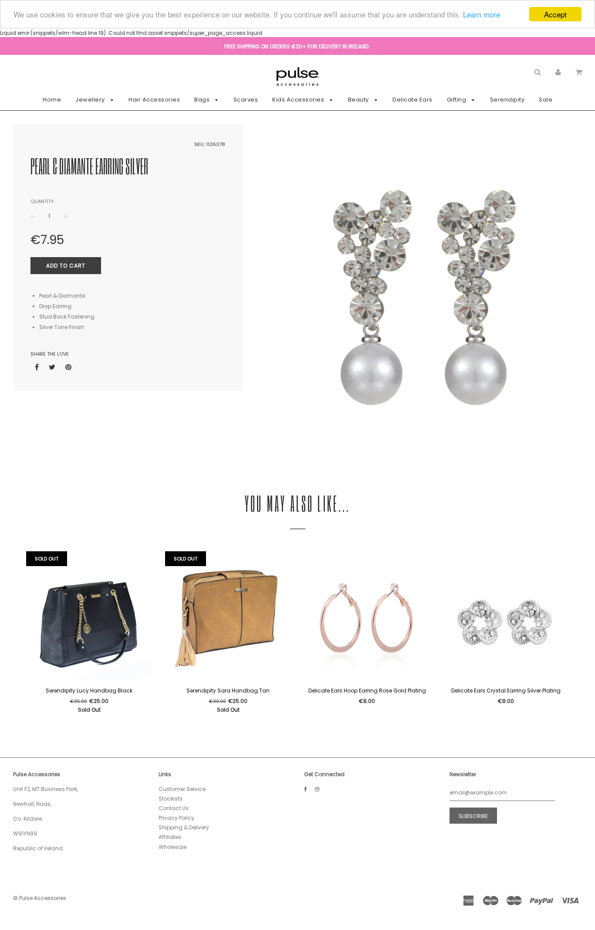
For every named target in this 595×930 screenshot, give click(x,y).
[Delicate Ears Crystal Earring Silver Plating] (506, 616)
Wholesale (172, 847)
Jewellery (90, 99)
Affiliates (170, 837)
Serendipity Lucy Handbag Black (89, 690)
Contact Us (174, 808)
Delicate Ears (412, 99)
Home (52, 99)
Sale (545, 99)
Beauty (359, 99)
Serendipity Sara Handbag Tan (228, 690)
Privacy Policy (176, 817)
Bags (202, 99)
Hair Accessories (154, 99)
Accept (555, 14)
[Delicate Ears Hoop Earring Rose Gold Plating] (367, 616)
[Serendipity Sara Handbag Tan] (228, 616)
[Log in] (558, 71)
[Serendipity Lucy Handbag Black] (89, 616)
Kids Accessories (299, 99)
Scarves (245, 99)
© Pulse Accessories (39, 898)
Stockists (171, 798)
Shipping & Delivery (184, 827)
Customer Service (182, 789)
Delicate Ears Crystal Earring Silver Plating (506, 690)
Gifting (457, 99)
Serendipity (507, 99)
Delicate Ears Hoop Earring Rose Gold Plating (367, 690)
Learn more (481, 14)
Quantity (42, 201)
